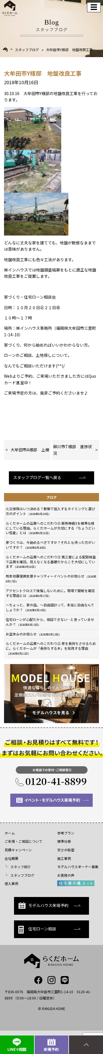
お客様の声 (65, 875)
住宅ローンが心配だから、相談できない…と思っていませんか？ (50, 622)
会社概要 (11, 858)
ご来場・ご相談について (23, 841)
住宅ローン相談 (42, 929)
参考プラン (65, 832)
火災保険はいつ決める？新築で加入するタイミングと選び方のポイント (50, 511)
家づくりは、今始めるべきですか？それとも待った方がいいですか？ (50, 545)
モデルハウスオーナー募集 (77, 866)
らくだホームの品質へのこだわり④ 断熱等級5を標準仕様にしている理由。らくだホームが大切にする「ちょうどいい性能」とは (50, 528)
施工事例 (64, 858)
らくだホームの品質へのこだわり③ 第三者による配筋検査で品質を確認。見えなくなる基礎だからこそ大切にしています (51, 561)
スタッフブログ (27, 49)
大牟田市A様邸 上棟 (30, 449)
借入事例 (11, 883)
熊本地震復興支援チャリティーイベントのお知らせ (51, 578)
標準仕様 (64, 841)
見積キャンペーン (18, 849)
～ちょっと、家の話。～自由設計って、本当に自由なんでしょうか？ (50, 607)
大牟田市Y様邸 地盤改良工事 (69, 49)
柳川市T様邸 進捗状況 (72, 450)
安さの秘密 (65, 849)
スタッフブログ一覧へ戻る (37, 477)
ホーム (10, 832)
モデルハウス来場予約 (48, 905)
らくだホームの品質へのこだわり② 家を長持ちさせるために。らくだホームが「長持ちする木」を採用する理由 (51, 648)
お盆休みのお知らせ (33, 633)
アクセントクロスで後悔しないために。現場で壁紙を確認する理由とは (50, 593)
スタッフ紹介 (20, 866)
